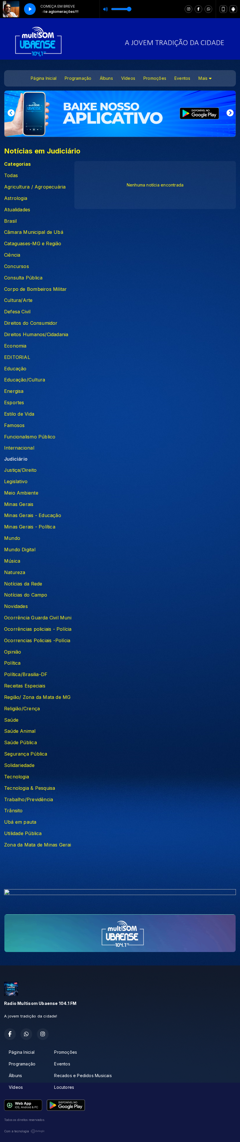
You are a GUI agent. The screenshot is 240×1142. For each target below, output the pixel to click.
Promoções (154, 78)
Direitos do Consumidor (31, 323)
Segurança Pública (25, 754)
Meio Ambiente (21, 493)
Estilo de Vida (19, 414)
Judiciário (16, 459)
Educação (15, 369)
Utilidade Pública (23, 833)
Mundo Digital (19, 549)
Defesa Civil (17, 312)
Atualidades (17, 209)
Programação (78, 78)
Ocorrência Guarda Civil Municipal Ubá (37, 618)
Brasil (10, 221)
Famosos (14, 425)
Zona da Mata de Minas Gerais (37, 845)
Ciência (12, 255)
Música (12, 561)
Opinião (12, 652)
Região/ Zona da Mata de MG (37, 697)
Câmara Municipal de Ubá (33, 232)
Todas (11, 175)
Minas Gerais (19, 504)
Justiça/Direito (20, 470)
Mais (203, 78)
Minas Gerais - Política (29, 527)
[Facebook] (198, 9)
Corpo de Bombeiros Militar (35, 289)
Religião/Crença (22, 708)
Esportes (14, 402)
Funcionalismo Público (29, 437)
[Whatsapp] (208, 9)
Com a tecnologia (16, 1131)
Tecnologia (16, 777)
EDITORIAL (17, 357)
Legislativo (16, 481)
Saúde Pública (20, 742)
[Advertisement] (120, 870)
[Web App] (223, 9)
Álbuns (106, 78)
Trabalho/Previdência (28, 799)
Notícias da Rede (23, 584)
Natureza (14, 572)
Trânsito (13, 810)
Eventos (182, 78)
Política (12, 663)
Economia (15, 346)
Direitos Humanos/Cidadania (36, 334)
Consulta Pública (23, 278)
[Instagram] (188, 9)
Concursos (16, 266)
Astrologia (15, 198)
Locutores (64, 1087)
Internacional (19, 448)
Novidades (16, 606)
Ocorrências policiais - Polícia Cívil (37, 629)
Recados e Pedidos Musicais (83, 1075)
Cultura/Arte (18, 300)
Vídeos (128, 78)
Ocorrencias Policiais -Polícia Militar (37, 640)
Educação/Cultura (24, 380)
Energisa (14, 391)
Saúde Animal (20, 731)
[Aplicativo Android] (233, 9)
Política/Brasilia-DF (25, 674)
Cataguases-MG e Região (32, 243)
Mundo (12, 538)
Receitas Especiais (24, 686)
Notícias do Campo (25, 595)
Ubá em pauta (20, 822)
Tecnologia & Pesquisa (29, 788)
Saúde (11, 720)
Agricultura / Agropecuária (35, 187)
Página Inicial (43, 78)
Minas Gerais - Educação (32, 515)
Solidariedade (19, 765)
